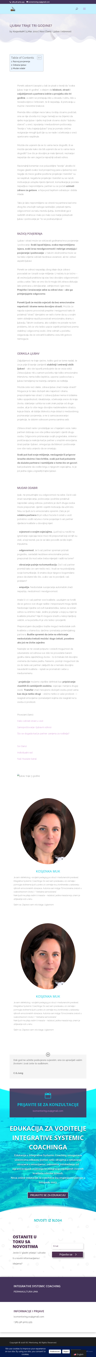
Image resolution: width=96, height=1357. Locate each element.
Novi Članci (46, 31)
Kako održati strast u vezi (30, 721)
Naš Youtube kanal (26, 759)
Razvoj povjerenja (21, 61)
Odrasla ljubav (19, 65)
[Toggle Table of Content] (38, 58)
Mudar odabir (19, 68)
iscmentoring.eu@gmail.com (48, 1111)
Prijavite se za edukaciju (48, 1195)
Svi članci (22, 746)
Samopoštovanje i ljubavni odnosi (34, 727)
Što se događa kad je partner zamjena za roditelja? (43, 733)
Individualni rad (24, 752)
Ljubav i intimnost (62, 31)
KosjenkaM (18, 31)
